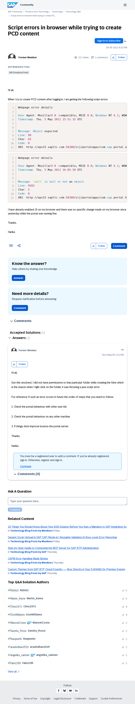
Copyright (45, 698)
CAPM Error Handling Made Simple (28, 558)
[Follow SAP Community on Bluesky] (64, 690)
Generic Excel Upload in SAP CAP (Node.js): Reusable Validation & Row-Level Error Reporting (62, 537)
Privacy (17, 698)
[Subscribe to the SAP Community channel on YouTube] (70, 690)
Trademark (80, 698)
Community (26, 4)
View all (12, 671)
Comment (119, 246)
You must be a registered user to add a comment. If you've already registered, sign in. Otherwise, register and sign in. (64, 458)
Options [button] (125, 41)
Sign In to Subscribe (109, 40)
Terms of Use (30, 698)
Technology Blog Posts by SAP (28, 552)
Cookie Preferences (111, 698)
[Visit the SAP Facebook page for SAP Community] (58, 690)
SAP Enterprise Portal (18, 72)
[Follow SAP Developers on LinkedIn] (76, 690)
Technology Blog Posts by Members (31, 530)
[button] (113, 57)
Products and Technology (37, 12)
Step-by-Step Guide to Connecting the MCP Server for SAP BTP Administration (53, 548)
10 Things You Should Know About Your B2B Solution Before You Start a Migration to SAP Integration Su (67, 526)
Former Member (27, 57)
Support (93, 698)
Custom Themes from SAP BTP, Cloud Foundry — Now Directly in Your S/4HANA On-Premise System (66, 569)
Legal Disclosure (62, 698)
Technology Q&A (73, 12)
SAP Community (15, 12)
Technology (57, 12)
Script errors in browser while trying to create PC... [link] (33, 16)
